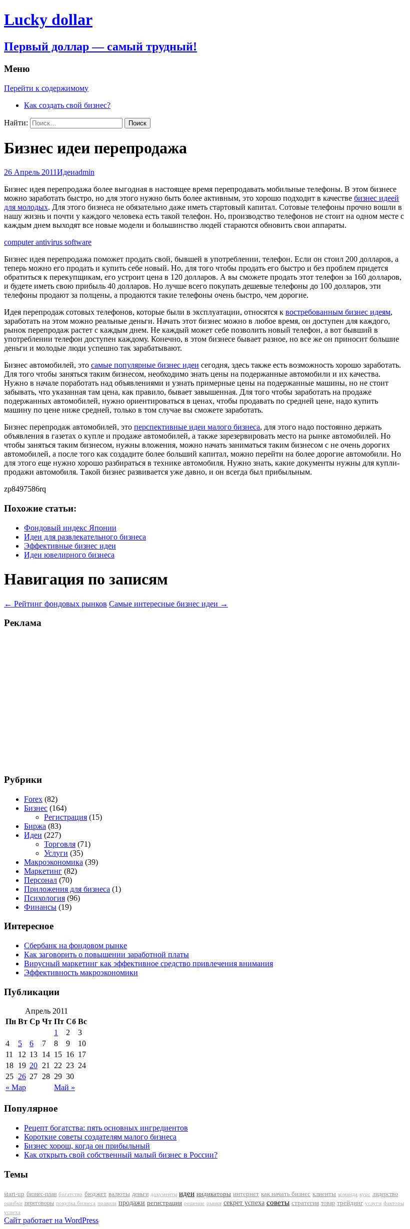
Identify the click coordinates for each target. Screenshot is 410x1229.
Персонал (40, 880)
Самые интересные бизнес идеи (168, 604)
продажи (131, 1203)
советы (278, 1203)
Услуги (56, 853)
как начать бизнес (285, 1194)
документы (163, 1194)
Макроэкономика (53, 862)
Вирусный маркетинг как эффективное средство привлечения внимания (148, 963)
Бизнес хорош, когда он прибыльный (87, 1146)
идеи (186, 1194)
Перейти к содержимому (46, 88)
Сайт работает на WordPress (51, 1220)
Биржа (35, 826)
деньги (140, 1194)
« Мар (16, 1087)
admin (84, 172)
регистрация (164, 1203)
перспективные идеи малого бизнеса (197, 427)
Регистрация (65, 817)
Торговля (60, 844)
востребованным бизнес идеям (338, 312)
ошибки (13, 1203)
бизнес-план (41, 1194)
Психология (44, 898)
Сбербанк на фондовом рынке (75, 945)
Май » (64, 1087)
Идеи (66, 172)
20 (34, 1065)
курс (365, 1194)
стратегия (305, 1203)
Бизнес (36, 808)
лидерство (385, 1194)
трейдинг (350, 1203)
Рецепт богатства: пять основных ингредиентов (106, 1128)
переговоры (39, 1203)
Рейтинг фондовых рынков (55, 604)
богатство (70, 1194)
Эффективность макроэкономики (81, 972)
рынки (214, 1203)
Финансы (40, 907)
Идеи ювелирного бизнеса (69, 555)
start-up (14, 1194)
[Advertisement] (66, 700)
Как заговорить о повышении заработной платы (106, 954)
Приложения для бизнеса (67, 889)
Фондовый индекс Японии (70, 528)
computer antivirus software (48, 242)
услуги (373, 1203)
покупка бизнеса (76, 1203)
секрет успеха (244, 1203)
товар (328, 1203)
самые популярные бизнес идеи (145, 365)
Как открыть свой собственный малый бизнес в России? (121, 1155)
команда (348, 1194)
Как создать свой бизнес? (67, 105)
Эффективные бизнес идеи (70, 546)
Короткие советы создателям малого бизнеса (100, 1137)
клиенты (324, 1194)
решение (194, 1203)
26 (22, 1076)
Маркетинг (43, 871)
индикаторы (213, 1194)
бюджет (95, 1194)
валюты (119, 1194)
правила (107, 1203)
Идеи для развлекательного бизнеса (85, 537)
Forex (33, 799)
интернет (246, 1194)
